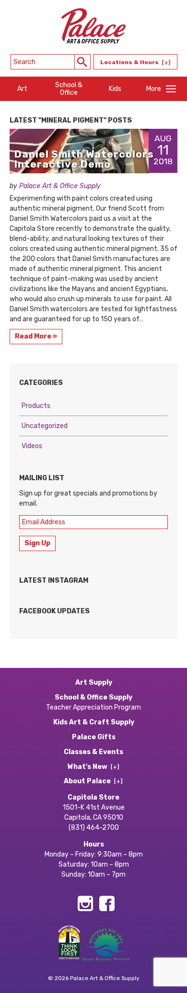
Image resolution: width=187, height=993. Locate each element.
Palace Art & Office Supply (60, 186)
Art (22, 89)
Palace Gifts (94, 737)
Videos (32, 446)
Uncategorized (45, 426)
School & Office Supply (93, 697)
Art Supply (93, 682)
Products (36, 406)
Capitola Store (93, 797)
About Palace (87, 781)
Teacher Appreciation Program (93, 707)
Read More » (36, 336)
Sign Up (37, 543)
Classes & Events (93, 752)
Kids (115, 89)
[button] (82, 61)
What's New (87, 767)
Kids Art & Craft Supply (93, 722)
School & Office (68, 88)
